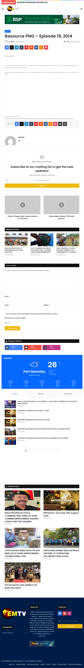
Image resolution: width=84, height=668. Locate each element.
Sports (54, 664)
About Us (12, 664)
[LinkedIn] (17, 47)
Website (46, 305)
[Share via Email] (60, 124)
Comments (68, 394)
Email (7, 305)
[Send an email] (13, 42)
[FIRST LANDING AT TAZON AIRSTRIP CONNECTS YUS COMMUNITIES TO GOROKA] (67, 239)
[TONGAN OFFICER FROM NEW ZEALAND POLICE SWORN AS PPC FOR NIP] (10, 441)
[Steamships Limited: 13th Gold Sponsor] (61, 205)
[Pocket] (46, 47)
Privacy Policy (62, 664)
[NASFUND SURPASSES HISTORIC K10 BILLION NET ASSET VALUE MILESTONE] (10, 432)
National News (21, 664)
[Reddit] (31, 47)
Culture (48, 664)
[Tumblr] (21, 47)
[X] (12, 47)
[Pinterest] (26, 47)
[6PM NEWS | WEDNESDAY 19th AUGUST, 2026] (10, 422)
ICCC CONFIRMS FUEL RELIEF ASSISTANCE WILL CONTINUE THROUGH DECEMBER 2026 (41, 250)
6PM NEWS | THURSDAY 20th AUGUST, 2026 (33, 411)
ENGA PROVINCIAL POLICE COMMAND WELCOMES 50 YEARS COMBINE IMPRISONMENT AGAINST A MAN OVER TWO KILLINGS (22, 517)
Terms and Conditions (75, 664)
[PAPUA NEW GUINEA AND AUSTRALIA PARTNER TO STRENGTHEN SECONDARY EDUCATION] (61, 538)
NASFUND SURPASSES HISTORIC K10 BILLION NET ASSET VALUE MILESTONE (48, 2)
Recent (40, 394)
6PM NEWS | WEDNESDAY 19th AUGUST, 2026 (34, 420)
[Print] (65, 124)
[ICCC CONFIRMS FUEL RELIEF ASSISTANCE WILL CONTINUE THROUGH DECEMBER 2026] (42, 239)
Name (7, 296)
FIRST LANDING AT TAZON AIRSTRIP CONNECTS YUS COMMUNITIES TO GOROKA (66, 250)
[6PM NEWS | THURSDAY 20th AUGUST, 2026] (10, 413)
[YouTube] (65, 613)
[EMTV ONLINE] (16, 8)
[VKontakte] (36, 47)
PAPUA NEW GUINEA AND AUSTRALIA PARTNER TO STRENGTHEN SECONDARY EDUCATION (61, 553)
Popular (15, 394)
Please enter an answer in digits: (15, 318)
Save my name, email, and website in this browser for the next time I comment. (32, 314)
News (8, 31)
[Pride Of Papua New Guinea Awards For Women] (22, 205)
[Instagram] (69, 613)
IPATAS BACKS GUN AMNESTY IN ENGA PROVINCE (21, 586)
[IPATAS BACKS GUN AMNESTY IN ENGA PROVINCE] (22, 572)
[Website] (19, 141)
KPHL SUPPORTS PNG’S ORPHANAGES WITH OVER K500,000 (14, 250)
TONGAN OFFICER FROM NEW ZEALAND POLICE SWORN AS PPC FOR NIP (43, 438)
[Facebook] (7, 47)
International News (33, 664)
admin (10, 42)
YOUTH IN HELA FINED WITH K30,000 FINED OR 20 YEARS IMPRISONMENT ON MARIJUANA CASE (22, 553)
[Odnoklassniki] (41, 47)
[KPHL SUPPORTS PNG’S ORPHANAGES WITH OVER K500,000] (16, 239)
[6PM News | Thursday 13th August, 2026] (61, 500)
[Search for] (81, 9)
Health (43, 664)
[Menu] (3, 9)
